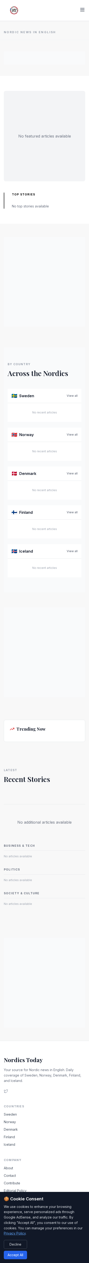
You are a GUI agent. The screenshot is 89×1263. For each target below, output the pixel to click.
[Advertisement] (44, 57)
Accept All (15, 1255)
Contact (10, 1176)
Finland (9, 1137)
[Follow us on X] (6, 1091)
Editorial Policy (15, 1191)
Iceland (9, 1144)
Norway (10, 1122)
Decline (15, 1244)
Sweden (10, 1114)
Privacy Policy (15, 1233)
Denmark (11, 1129)
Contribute (12, 1183)
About (8, 1168)
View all (72, 395)
